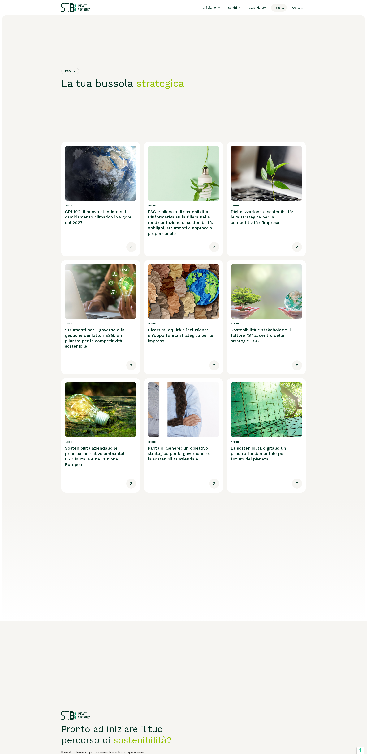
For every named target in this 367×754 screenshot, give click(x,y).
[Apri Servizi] (240, 7)
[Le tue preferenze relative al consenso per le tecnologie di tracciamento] (360, 750)
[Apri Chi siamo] (219, 7)
